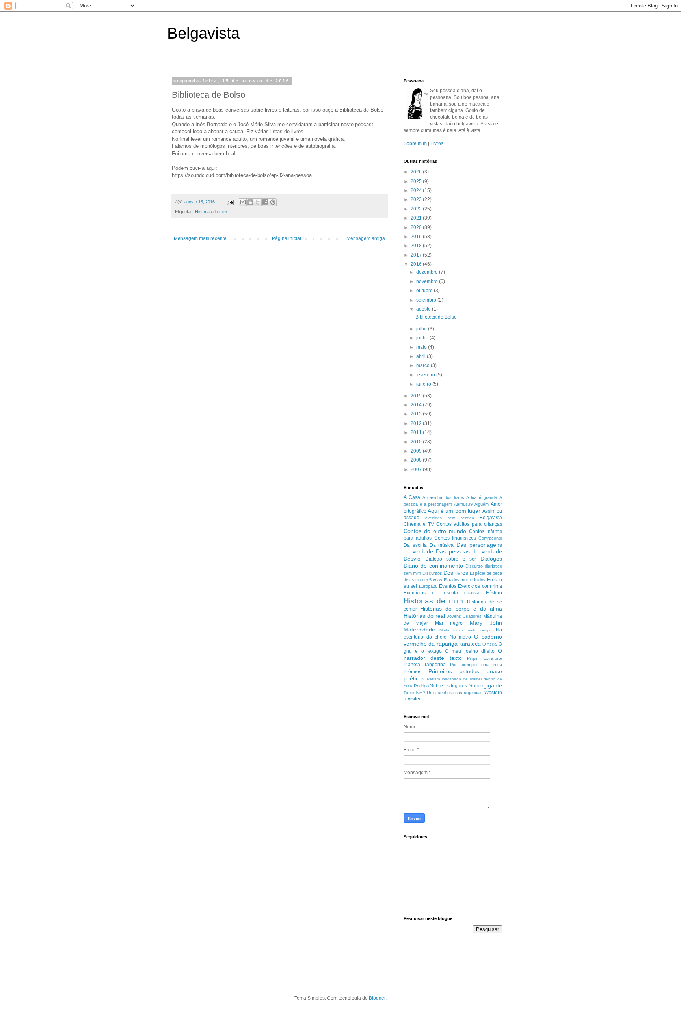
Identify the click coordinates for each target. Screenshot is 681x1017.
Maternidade (419, 629)
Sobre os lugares (448, 686)
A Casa (412, 497)
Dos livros (455, 573)
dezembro (427, 272)
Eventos (447, 586)
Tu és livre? (414, 693)
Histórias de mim (211, 211)
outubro (425, 290)
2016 (417, 264)
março (423, 365)
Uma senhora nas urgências (454, 692)
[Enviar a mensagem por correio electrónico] (230, 201)
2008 (417, 460)
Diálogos (491, 558)
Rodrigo (421, 686)
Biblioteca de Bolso (436, 317)
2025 (417, 181)
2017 (417, 255)
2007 (417, 469)
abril (421, 356)
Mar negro (449, 623)
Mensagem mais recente (200, 238)
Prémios (412, 671)
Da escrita (415, 545)
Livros (436, 143)
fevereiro (426, 375)
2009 (417, 451)
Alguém (481, 504)
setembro (426, 300)
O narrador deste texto (453, 654)
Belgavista (203, 33)
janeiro (424, 384)
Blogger (377, 998)
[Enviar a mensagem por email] (243, 202)
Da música (442, 545)
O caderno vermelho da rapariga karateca (453, 640)
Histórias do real (424, 616)
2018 (417, 245)
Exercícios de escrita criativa (442, 593)
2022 (417, 209)
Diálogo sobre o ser (450, 559)
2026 (417, 172)
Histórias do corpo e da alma (461, 608)
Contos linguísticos (455, 538)
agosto (424, 309)
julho (422, 329)
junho (423, 338)
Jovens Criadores (464, 616)
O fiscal (489, 644)
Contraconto (490, 538)
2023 (417, 199)
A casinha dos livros (443, 497)
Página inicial (286, 238)
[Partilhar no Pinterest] (273, 202)
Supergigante (485, 685)
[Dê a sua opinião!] (250, 202)
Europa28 (428, 586)
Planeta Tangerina (425, 664)
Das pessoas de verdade (469, 551)
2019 (417, 236)
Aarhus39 (463, 504)
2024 (417, 190)
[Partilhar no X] (258, 202)
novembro (427, 281)
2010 (417, 442)
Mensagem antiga (365, 238)
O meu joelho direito (470, 651)
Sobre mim (415, 143)
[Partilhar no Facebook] (265, 202)
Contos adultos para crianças (469, 524)
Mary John (486, 623)
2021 (417, 218)
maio (422, 347)
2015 (417, 396)
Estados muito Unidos (465, 579)
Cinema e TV (419, 524)
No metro (460, 637)
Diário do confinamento (433, 566)
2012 (417, 423)
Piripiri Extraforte (484, 658)
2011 (417, 432)
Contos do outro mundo (435, 531)
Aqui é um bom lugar (454, 511)
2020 (417, 227)
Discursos (432, 573)
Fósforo (494, 593)
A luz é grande (481, 497)
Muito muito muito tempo (465, 630)
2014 (417, 405)
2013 (417, 414)
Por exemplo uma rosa (476, 664)
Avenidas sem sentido (449, 518)
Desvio (412, 558)
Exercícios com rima (480, 586)
